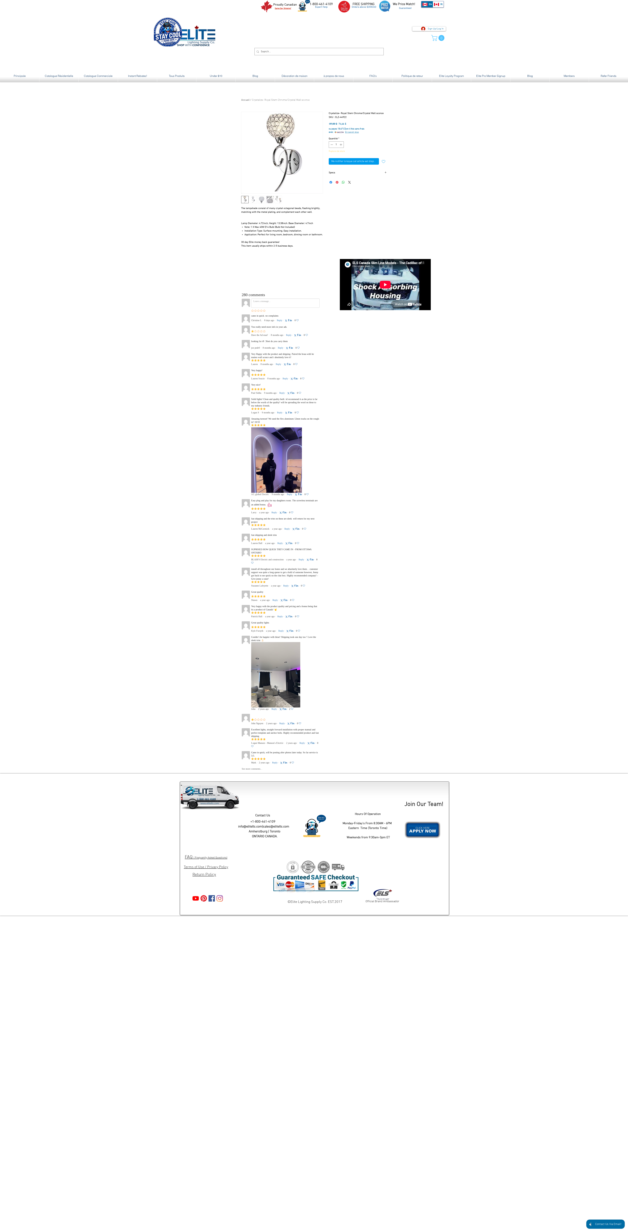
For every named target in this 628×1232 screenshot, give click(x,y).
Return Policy (204, 874)
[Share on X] (349, 182)
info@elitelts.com (250, 827)
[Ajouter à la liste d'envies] (383, 161)
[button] (438, 38)
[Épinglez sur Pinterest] (337, 182)
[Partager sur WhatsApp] (343, 182)
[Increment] (341, 145)
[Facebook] (212, 898)
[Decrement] (331, 145)
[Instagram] (220, 898)
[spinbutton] (336, 145)
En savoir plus (352, 132)
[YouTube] (195, 898)
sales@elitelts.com (276, 827)
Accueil (245, 100)
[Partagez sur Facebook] (331, 182)
